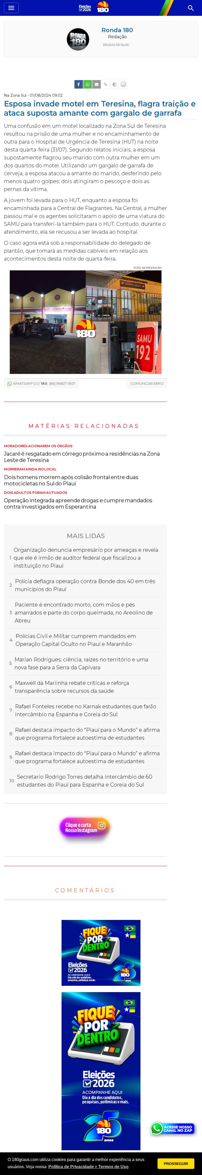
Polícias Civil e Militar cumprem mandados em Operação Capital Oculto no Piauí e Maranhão (76, 640)
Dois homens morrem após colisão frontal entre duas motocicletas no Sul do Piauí (71, 477)
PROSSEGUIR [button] (176, 1164)
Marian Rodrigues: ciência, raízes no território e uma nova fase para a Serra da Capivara (81, 663)
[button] (88, 1167)
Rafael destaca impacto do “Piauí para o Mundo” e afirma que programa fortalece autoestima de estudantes (87, 734)
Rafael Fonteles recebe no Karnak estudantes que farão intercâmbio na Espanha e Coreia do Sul (85, 710)
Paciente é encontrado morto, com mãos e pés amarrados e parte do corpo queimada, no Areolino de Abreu (84, 613)
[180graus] (86, 8)
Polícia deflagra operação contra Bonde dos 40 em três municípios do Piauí (85, 585)
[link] (78, 84)
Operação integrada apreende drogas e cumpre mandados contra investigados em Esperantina (78, 500)
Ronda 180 (117, 30)
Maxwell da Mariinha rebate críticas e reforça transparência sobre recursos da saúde (72, 687)
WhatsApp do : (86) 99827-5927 (44, 383)
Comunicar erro (147, 383)
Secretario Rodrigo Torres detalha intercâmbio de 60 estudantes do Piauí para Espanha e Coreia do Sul (84, 781)
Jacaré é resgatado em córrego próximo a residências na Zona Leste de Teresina (82, 454)
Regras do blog (116, 45)
